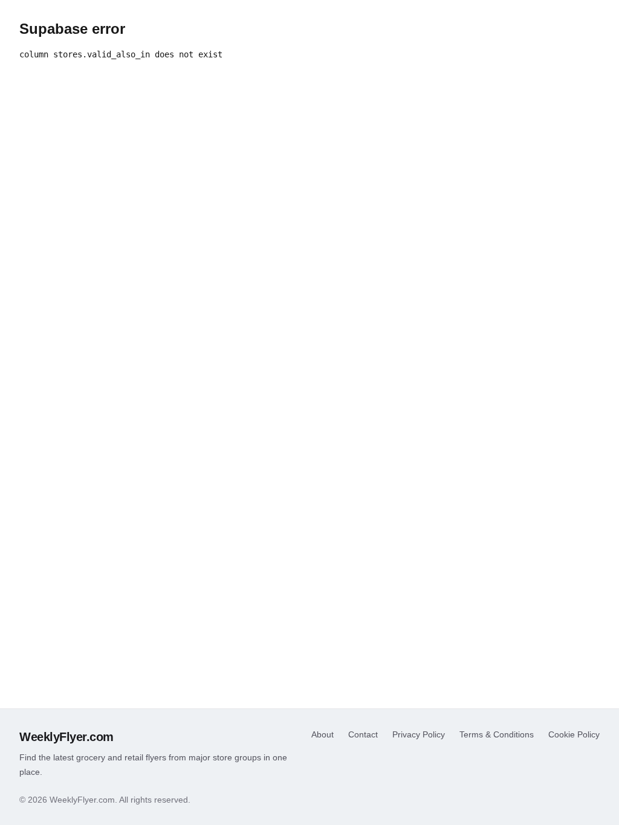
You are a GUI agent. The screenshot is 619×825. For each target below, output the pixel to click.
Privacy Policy (418, 734)
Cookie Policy (574, 734)
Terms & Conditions (496, 734)
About (322, 734)
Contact (363, 734)
